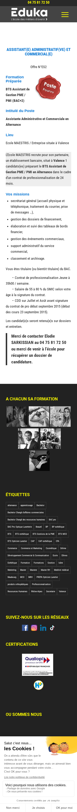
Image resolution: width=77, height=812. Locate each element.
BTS (9, 534)
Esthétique (12, 563)
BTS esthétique (22, 534)
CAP (32, 541)
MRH (30, 577)
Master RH (45, 570)
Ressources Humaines (17, 591)
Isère (61, 563)
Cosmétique (51, 548)
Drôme (63, 548)
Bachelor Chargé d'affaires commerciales (26, 512)
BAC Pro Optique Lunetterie (20, 527)
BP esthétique (58, 527)
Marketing (12, 570)
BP (47, 527)
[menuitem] (65, 14)
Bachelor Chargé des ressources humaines (26, 519)
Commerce (12, 548)
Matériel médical (61, 570)
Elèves (64, 555)
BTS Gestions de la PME (43, 534)
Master (23, 570)
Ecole (55, 555)
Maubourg (12, 577)
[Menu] (65, 14)
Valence (62, 591)
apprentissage (27, 505)
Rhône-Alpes (36, 591)
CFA (57, 541)
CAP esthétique (45, 541)
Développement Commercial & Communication (28, 555)
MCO (22, 577)
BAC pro (52, 519)
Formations (39, 563)
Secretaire (50, 591)
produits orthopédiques (18, 584)
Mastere (33, 570)
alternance (12, 505)
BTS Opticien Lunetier (17, 541)
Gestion (51, 563)
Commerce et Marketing (31, 548)
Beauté (39, 527)
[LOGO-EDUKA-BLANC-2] (32, 14)
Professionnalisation (41, 584)
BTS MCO (62, 534)
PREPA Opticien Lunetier (47, 577)
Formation (25, 563)
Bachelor (40, 505)
